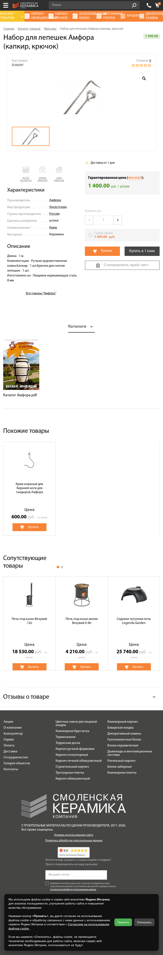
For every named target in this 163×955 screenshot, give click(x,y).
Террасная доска (68, 743)
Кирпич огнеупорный (72, 755)
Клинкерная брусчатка (72, 731)
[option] (81, 97)
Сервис (9, 739)
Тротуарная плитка (70, 772)
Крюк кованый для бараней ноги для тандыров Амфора (29, 488)
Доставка (10, 751)
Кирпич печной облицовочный (79, 761)
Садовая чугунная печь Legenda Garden (134, 621)
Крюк (53, 227)
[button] (26, 174)
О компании (13, 727)
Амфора (55, 200)
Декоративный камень (124, 733)
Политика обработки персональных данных (73, 840)
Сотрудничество (16, 757)
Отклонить (144, 922)
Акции (8, 722)
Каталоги (77, 326)
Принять (123, 922)
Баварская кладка (120, 727)
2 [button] (62, 567)
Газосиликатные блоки (124, 739)
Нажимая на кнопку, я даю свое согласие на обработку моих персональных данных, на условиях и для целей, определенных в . (83, 886)
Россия (54, 214)
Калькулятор (13, 733)
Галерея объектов (17, 763)
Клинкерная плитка (121, 772)
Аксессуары (58, 207)
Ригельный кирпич (121, 761)
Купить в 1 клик (142, 251)
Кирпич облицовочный (73, 778)
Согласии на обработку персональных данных (73, 890)
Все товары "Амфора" (41, 293)
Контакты (11, 769)
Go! (134, 5)
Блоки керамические (122, 745)
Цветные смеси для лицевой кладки (76, 723)
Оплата (9, 745)
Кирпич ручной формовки (75, 749)
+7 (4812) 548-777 (149, 5)
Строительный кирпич (72, 767)
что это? (135, 178)
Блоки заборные (119, 767)
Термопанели (66, 737)
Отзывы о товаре (26, 697)
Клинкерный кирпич (122, 722)
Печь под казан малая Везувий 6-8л (82, 621)
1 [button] (58, 567)
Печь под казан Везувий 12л (29, 621)
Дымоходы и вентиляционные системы (129, 753)
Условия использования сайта (73, 835)
